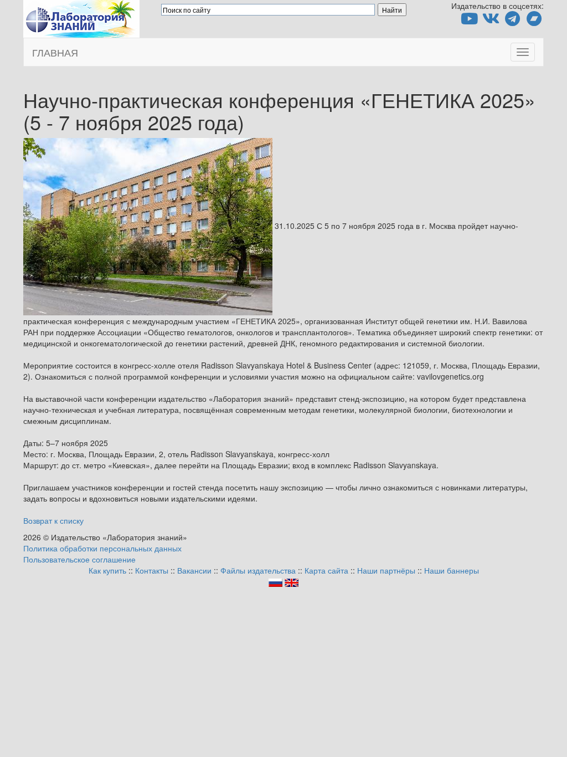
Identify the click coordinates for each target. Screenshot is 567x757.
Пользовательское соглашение (79, 559)
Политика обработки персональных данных (102, 548)
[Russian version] (275, 581)
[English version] (291, 581)
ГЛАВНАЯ (55, 52)
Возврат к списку (53, 520)
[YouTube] (469, 21)
